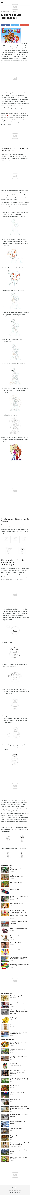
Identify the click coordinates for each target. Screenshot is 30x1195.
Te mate (3, 11)
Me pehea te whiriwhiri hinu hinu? (18, 1136)
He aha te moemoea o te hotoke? (17, 1122)
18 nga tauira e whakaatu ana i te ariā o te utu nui (18, 1033)
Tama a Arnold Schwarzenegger (19, 943)
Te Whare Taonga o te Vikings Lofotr (18, 1150)
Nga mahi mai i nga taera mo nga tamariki (18, 868)
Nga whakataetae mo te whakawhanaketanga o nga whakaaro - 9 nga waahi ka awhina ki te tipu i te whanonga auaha (19, 914)
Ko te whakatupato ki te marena (19, 996)
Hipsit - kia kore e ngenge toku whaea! (18, 929)
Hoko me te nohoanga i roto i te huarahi (19, 1115)
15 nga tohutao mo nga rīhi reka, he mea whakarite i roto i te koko (19, 1079)
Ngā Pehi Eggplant (15, 1099)
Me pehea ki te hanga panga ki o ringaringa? (19, 965)
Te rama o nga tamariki (17, 1092)
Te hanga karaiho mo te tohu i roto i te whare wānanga (18, 958)
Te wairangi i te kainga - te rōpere (17, 1050)
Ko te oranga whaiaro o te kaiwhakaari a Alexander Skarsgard (17, 1072)
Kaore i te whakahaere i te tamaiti (17, 936)
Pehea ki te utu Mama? (16, 903)
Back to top (15, 1187)
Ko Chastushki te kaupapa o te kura (19, 1003)
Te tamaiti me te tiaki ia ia (12, 11)
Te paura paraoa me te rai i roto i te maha (19, 1057)
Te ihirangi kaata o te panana (18, 1018)
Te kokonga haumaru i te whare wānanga (19, 922)
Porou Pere (13, 1025)
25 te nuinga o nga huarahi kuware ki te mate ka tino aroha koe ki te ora (19, 1011)
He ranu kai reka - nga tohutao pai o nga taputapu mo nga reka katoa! (19, 1108)
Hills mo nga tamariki (16, 882)
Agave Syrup (13, 1063)
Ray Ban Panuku (14, 1085)
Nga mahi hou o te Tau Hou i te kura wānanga (19, 897)
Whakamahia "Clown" (16, 950)
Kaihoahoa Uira (14, 889)
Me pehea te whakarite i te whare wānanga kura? (17, 875)
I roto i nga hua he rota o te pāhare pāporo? (18, 1043)
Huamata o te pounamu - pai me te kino (18, 1158)
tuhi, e (8, 115)
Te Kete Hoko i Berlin (16, 1128)
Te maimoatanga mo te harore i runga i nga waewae (19, 1143)
